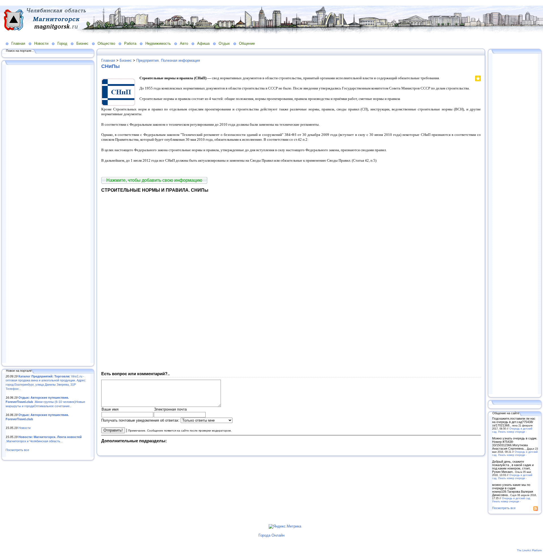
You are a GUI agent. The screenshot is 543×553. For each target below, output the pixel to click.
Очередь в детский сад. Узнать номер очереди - (512, 430)
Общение (247, 43)
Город (62, 43)
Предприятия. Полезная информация (168, 60)
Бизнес (82, 43)
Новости (41, 43)
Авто (184, 43)
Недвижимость (158, 43)
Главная (18, 43)
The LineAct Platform (529, 550)
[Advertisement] (48, 214)
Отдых (224, 43)
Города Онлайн (271, 535)
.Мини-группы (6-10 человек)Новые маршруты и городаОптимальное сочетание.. (45, 401)
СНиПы (110, 66)
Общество (106, 43)
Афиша (203, 43)
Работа (130, 43)
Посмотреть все (17, 450)
